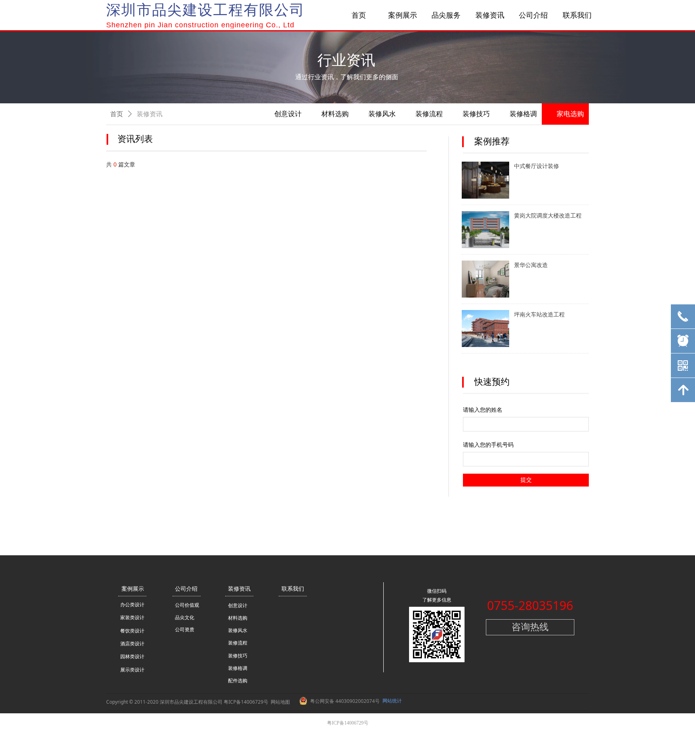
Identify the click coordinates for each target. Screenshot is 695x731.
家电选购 (570, 114)
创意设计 (288, 114)
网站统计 (392, 700)
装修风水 (382, 114)
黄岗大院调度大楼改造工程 (548, 216)
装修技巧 (476, 114)
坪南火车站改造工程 (539, 315)
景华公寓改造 (531, 265)
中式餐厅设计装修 (536, 166)
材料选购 (335, 114)
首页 (116, 114)
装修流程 (429, 114)
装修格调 (523, 114)
